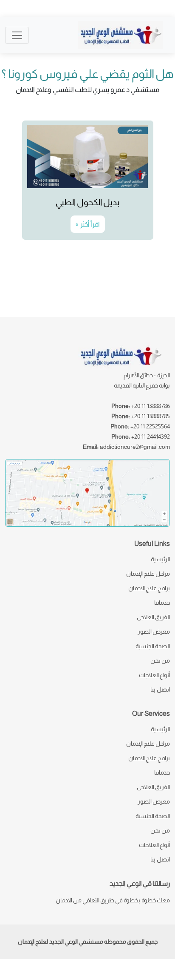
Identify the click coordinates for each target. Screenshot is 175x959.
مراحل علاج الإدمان (148, 574)
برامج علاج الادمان (149, 588)
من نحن (160, 660)
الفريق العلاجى (153, 617)
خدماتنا (162, 603)
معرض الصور (154, 632)
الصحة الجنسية (152, 646)
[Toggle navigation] (17, 35)
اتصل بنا (160, 689)
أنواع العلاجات (154, 675)
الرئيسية (160, 559)
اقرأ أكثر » (88, 224)
